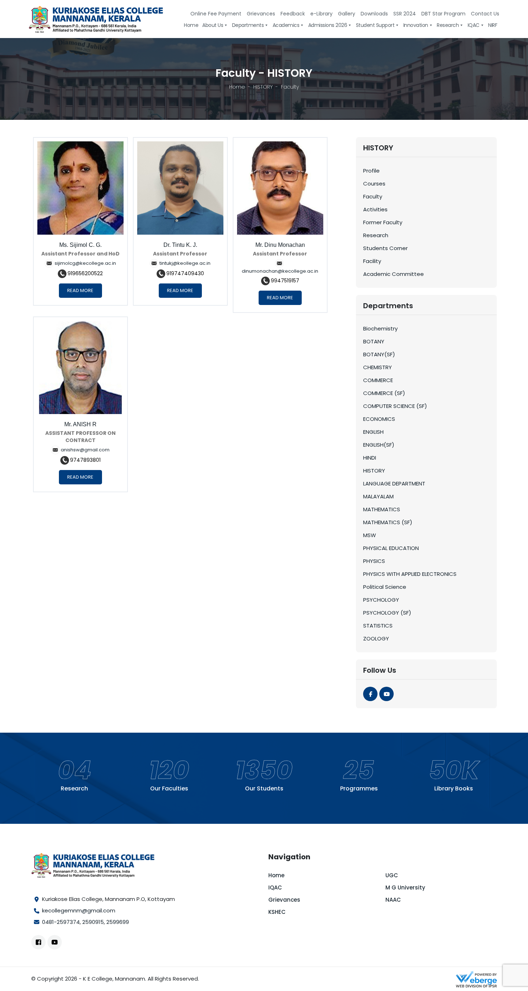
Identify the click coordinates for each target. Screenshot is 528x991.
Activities (375, 209)
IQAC (275, 887)
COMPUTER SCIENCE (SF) (395, 406)
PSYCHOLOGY (381, 599)
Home (237, 86)
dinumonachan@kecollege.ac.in (280, 271)
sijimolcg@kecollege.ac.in (85, 263)
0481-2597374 (61, 922)
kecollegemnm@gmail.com (78, 910)
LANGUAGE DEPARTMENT (394, 483)
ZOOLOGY (376, 638)
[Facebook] (370, 694)
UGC (391, 875)
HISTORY (263, 86)
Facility (372, 261)
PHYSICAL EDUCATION (391, 548)
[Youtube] (386, 694)
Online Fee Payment (215, 13)
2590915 (93, 922)
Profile (371, 170)
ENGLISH (373, 432)
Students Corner (385, 248)
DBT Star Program (443, 13)
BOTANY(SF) (379, 354)
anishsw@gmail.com (85, 449)
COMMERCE (378, 380)
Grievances (261, 13)
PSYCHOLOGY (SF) (387, 612)
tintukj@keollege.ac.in (184, 263)
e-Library (321, 13)
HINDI (369, 457)
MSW (369, 535)
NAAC (393, 899)
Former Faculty (382, 222)
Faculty (372, 196)
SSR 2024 (404, 13)
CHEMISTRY (377, 367)
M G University (405, 887)
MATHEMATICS (381, 509)
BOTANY (373, 341)
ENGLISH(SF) (378, 444)
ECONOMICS (379, 419)
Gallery (346, 13)
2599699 (117, 922)
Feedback (293, 13)
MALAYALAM (378, 496)
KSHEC (277, 912)
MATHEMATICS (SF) (387, 522)
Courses (374, 183)
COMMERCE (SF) (384, 393)
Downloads (374, 13)
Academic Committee (393, 274)
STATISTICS (378, 625)
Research (375, 235)
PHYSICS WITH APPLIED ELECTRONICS (410, 574)
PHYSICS (374, 561)
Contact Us (485, 13)
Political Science (384, 587)
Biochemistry (380, 328)
